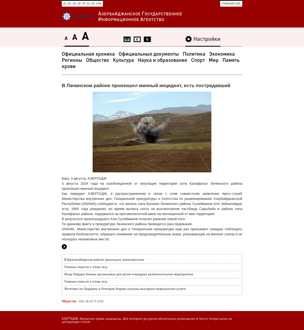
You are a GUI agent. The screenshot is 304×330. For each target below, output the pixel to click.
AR (93, 4)
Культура (123, 60)
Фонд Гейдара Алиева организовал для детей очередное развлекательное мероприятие (128, 274)
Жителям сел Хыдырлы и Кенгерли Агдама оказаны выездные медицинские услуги (125, 289)
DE (79, 4)
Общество (97, 60)
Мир (214, 60)
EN (74, 4)
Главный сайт (231, 4)
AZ (64, 4)
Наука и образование (162, 60)
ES (88, 4)
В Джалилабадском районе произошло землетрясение (104, 260)
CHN (98, 4)
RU (69, 4)
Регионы (72, 60)
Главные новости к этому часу (85, 267)
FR (84, 4)
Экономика (222, 54)
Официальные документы (149, 54)
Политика (194, 54)
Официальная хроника (88, 54)
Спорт (198, 60)
